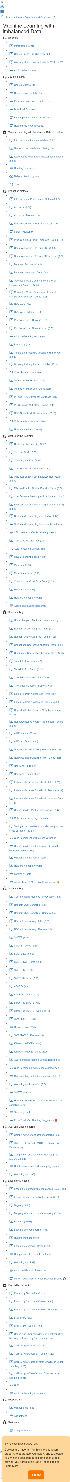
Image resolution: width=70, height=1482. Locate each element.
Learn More (11, 1466)
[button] (2, 3)
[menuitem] (2, 8)
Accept (36, 1475)
